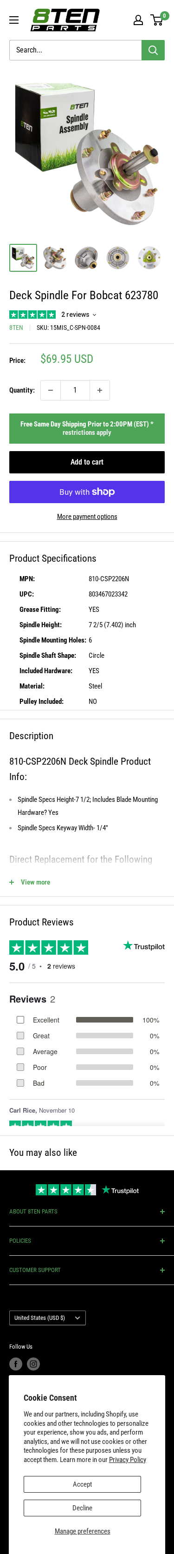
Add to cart (87, 462)
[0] (157, 20)
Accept (82, 1484)
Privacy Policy (127, 1460)
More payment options (87, 516)
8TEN (16, 327)
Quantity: (22, 390)
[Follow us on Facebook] (15, 1363)
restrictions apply (87, 432)
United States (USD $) (39, 1317)
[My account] (138, 20)
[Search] (153, 50)
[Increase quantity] (100, 390)
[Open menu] (14, 20)
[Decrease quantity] (50, 390)
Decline (82, 1508)
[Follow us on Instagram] (33, 1363)
